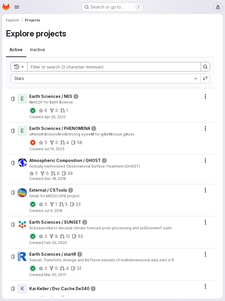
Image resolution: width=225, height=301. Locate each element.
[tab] (16, 49)
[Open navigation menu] (16, 7)
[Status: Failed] (32, 142)
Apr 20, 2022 (55, 117)
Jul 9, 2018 (53, 210)
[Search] (205, 66)
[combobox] (105, 78)
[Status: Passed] (32, 110)
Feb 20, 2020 (55, 242)
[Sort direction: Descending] (205, 78)
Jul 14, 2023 (54, 149)
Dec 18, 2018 (55, 178)
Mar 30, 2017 (55, 274)
